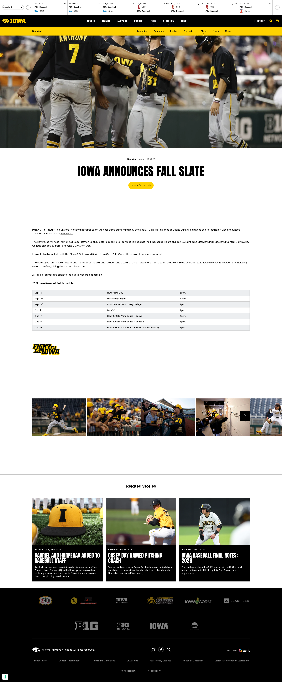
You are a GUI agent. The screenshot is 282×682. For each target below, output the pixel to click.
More (228, 31)
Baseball (132, 159)
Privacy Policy (40, 660)
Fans (153, 21)
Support (122, 21)
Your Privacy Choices (160, 660)
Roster (173, 31)
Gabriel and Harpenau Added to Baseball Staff (67, 558)
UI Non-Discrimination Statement (232, 660)
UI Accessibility (128, 670)
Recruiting (142, 31)
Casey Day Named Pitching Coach (135, 558)
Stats (204, 31)
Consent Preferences (69, 660)
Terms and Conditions (103, 660)
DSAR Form (132, 660)
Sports (91, 21)
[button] (28, 7)
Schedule (159, 31)
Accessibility (154, 670)
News (216, 31)
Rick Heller (67, 233)
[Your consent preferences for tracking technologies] (5, 677)
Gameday (189, 31)
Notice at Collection (193, 660)
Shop (184, 21)
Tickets (106, 21)
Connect (139, 21)
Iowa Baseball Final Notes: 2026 (210, 558)
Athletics (168, 21)
